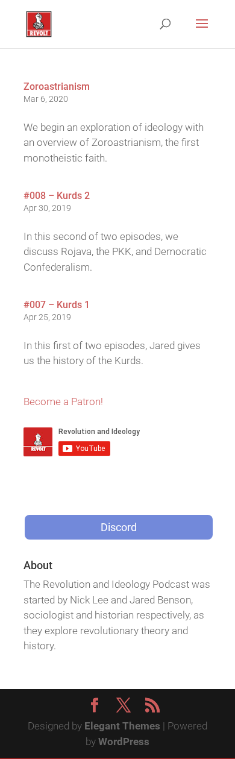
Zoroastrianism (57, 86)
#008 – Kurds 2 (57, 195)
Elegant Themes (122, 726)
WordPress (123, 741)
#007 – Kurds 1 (57, 304)
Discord (119, 527)
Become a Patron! (63, 401)
